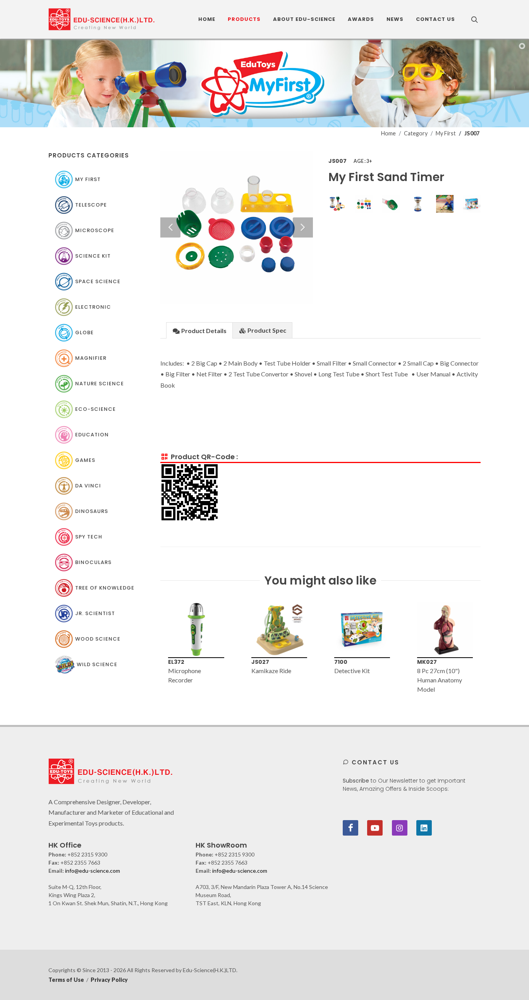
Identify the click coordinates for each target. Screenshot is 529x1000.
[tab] (199, 330)
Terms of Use (66, 979)
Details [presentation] (204, 330)
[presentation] (153, 648)
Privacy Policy (109, 979)
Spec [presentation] (266, 330)
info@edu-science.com (92, 870)
